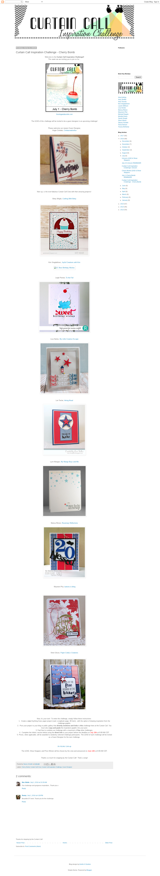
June (124, 186)
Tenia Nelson (122, 125)
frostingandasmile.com (64, 114)
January (125, 200)
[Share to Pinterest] (54, 764)
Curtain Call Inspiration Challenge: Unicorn (130, 167)
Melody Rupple (123, 114)
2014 (122, 207)
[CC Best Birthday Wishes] (64, 268)
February (125, 197)
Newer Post (20, 843)
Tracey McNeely (123, 127)
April (124, 191)
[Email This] (45, 764)
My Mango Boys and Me (70, 462)
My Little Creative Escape (69, 339)
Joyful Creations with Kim (71, 262)
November (126, 144)
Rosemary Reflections (70, 523)
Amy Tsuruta (122, 101)
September (126, 150)
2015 (122, 204)
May (123, 188)
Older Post (108, 843)
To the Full (69, 278)
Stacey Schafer (123, 122)
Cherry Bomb (26, 767)
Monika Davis (122, 116)
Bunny (24, 795)
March (124, 194)
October (125, 147)
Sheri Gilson (122, 120)
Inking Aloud (68, 400)
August (124, 153)
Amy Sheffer (122, 99)
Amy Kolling (122, 97)
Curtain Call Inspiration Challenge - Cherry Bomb (131, 181)
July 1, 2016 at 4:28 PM (35, 795)
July (123, 156)
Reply (24, 788)
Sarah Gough (122, 118)
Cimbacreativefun (70, 130)
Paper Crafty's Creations (69, 653)
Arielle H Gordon (85, 864)
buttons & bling (69, 587)
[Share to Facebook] (52, 764)
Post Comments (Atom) (33, 846)
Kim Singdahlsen (124, 104)
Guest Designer (67, 767)
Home (65, 843)
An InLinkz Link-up (64, 746)
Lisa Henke (122, 108)
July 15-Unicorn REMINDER (131, 163)
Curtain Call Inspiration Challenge (52, 767)
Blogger (89, 870)
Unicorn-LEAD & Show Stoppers (129, 159)
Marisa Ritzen (123, 110)
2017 (122, 136)
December (126, 141)
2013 (122, 210)
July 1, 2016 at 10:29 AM (38, 782)
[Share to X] (49, 764)
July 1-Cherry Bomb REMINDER (128, 176)
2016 (122, 139)
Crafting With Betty (69, 199)
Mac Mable (26, 782)
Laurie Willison (123, 106)
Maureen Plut (122, 112)
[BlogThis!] (47, 764)
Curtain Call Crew (35, 767)
